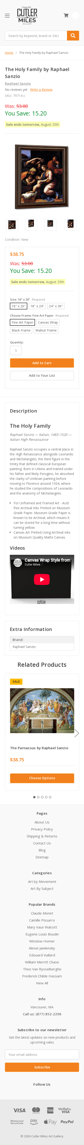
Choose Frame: (39, 315)
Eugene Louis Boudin (42, 934)
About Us (42, 822)
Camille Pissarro (42, 920)
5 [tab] (50, 797)
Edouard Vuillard (42, 955)
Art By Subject (42, 888)
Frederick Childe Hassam (42, 976)
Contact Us (42, 843)
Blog (42, 850)
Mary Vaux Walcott (42, 927)
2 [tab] (38, 797)
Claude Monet (42, 913)
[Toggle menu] (7, 15)
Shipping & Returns (42, 836)
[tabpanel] (42, 732)
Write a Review (41, 89)
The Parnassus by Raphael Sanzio (39, 747)
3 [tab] (42, 797)
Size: (27, 299)
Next (76, 733)
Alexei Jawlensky (42, 948)
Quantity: (17, 342)
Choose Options (42, 778)
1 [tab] (34, 797)
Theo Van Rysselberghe (42, 969)
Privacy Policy (42, 829)
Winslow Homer (42, 941)
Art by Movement (42, 881)
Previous (6, 733)
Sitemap (42, 857)
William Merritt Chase (42, 962)
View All (42, 983)
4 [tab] (46, 797)
